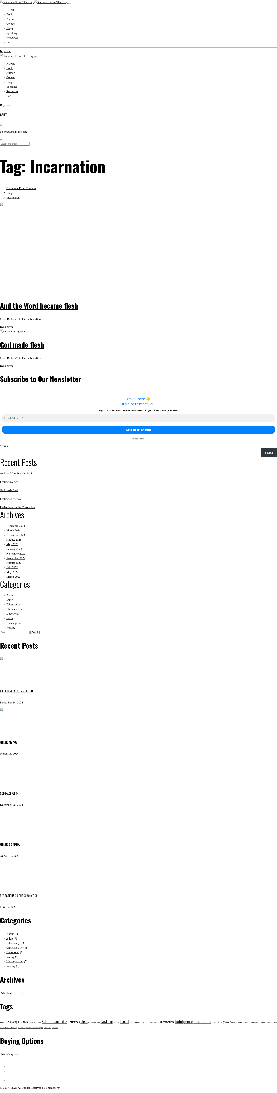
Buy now (5, 51)
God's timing (139, 1022)
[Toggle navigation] (69, 3)
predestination (236, 1022)
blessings (13, 1022)
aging (9, 599)
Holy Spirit (149, 1022)
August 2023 (13, 539)
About (10, 595)
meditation (202, 1021)
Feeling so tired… (10, 498)
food (124, 1021)
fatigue (116, 1022)
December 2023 (15, 535)
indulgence (184, 1021)
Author (10, 72)
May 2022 (12, 572)
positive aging (217, 1022)
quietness (262, 1022)
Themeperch (53, 1087)
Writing (10, 627)
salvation (21, 1028)
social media (30, 1028)
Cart (8, 95)
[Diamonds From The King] (34, 2)
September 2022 (15, 558)
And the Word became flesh (39, 305)
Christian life (54, 1021)
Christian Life (14, 609)
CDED (24, 1022)
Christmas (73, 1022)
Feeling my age (9, 481)
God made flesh (22, 344)
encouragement (94, 1022)
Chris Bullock (8, 319)
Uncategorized (14, 623)
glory (132, 1022)
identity (156, 1022)
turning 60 (39, 1028)
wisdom (55, 1028)
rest (275, 1022)
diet (84, 1021)
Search (4, 445)
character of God (35, 1022)
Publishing (254, 1022)
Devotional (12, 613)
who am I (47, 1028)
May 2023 (12, 544)
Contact (10, 77)
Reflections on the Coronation (17, 507)
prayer (227, 1022)
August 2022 (13, 562)
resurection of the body (8, 1028)
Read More (6, 326)
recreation (269, 1022)
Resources (12, 91)
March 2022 (13, 576)
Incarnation (167, 1022)
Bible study (13, 604)
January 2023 (14, 549)
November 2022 (15, 553)
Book (9, 68)
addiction (3, 1022)
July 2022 (12, 567)
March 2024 (13, 530)
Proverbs (246, 1022)
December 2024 (15, 525)
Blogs (9, 82)
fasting (10, 618)
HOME (10, 63)
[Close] (35, 56)
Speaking (11, 86)
